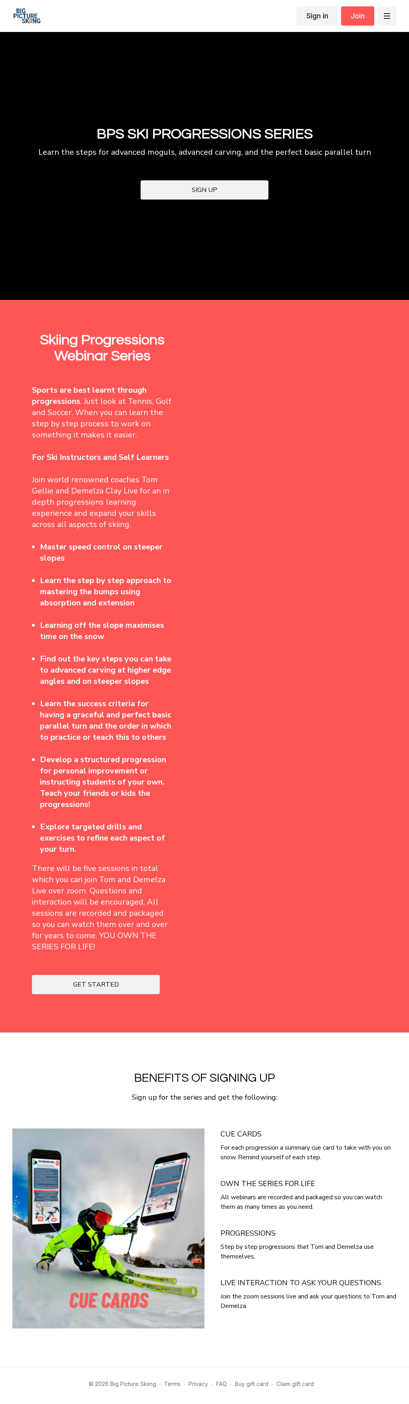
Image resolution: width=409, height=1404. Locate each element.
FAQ (221, 1383)
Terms (172, 1383)
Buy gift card (251, 1383)
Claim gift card (295, 1383)
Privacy (198, 1383)
